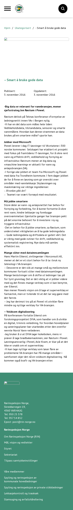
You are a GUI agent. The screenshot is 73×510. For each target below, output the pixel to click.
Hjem (7, 28)
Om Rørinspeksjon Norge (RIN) (22, 436)
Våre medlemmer (14, 471)
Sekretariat (10, 454)
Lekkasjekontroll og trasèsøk (21, 493)
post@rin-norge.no (23, 421)
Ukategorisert (23, 28)
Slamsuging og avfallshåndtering (23, 499)
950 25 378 (16, 414)
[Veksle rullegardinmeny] (62, 8)
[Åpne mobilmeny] (7, 10)
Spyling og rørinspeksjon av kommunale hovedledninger (20, 479)
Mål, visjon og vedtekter (18, 442)
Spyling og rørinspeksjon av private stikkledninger (33, 487)
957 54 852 (15, 418)
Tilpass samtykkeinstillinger (21, 460)
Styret (8, 448)
